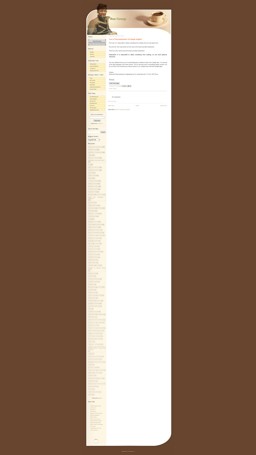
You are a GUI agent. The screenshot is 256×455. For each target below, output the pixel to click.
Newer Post (163, 105)
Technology (92, 235)
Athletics (100, 194)
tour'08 (90, 394)
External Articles (94, 170)
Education (91, 289)
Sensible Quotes (93, 221)
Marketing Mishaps (94, 238)
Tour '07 (90, 224)
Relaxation (91, 339)
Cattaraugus (92, 216)
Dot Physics (93, 411)
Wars (90, 362)
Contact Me (92, 56)
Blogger (100, 398)
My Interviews (93, 101)
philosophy (92, 317)
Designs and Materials (95, 147)
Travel (90, 353)
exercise (91, 372)
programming (92, 386)
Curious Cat (93, 407)
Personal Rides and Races (96, 160)
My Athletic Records (94, 96)
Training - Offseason (95, 344)
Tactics (90, 243)
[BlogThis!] (125, 86)
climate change (93, 281)
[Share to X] (127, 86)
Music (90, 240)
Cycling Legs (92, 328)
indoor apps (92, 314)
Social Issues (92, 273)
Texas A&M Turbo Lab (95, 428)
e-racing (101, 370)
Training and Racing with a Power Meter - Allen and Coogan (96, 348)
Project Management (94, 66)
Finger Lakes (92, 292)
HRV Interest (92, 80)
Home (137, 105)
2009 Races (91, 265)
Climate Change (93, 89)
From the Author (93, 227)
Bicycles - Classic (93, 213)
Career (100, 287)
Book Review (92, 287)
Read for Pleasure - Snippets (96, 198)
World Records (99, 362)
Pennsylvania (92, 298)
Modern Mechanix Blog (96, 420)
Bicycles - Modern (94, 157)
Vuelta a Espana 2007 (94, 306)
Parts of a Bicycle (94, 167)
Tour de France (93, 254)
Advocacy (91, 202)
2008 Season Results (94, 230)
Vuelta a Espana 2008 (94, 279)
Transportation (93, 257)
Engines (101, 328)
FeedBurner (100, 123)
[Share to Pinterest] (130, 86)
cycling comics (93, 246)
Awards (100, 322)
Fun (89, 164)
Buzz (101, 232)
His (89, 333)
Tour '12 (90, 341)
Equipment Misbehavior (95, 152)
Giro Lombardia (93, 330)
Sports (96, 240)
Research (91, 194)
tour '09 (90, 389)
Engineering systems (95, 251)
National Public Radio (95, 422)
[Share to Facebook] (129, 86)
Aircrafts (91, 284)
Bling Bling (91, 208)
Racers (90, 178)
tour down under (94, 392)
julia (101, 378)
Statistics (91, 276)
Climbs (90, 219)
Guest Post (92, 295)
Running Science (93, 186)
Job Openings (97, 333)
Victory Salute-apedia (95, 356)
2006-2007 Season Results (96, 319)
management (92, 381)
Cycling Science (93, 249)
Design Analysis (93, 205)
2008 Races (99, 224)
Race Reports (92, 82)
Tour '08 (97, 243)
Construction (92, 325)
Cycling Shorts (93, 189)
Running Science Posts (94, 70)
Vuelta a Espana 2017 (94, 359)
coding (90, 364)
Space (99, 339)
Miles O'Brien (93, 417)
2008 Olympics (92, 262)
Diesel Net (92, 409)
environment (92, 260)
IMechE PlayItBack (95, 415)
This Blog (92, 52)
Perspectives (92, 149)
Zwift (90, 309)
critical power (93, 367)
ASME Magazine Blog (95, 405)
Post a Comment (112, 101)
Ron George (118, 18)
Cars (98, 265)
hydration (91, 375)
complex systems (93, 311)
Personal (91, 300)
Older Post (111, 105)
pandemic (101, 314)
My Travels (92, 105)
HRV (101, 330)
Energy (114, 88)
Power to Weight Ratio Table (96, 269)
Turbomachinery (93, 64)
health (98, 372)
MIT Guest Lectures (95, 419)
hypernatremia (93, 378)
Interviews (91, 211)
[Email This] (123, 86)
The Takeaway (94, 430)
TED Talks (93, 426)
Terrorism (97, 303)
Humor (90, 155)
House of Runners (93, 98)
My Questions (92, 191)
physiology (100, 383)
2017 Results (92, 322)
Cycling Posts (92, 68)
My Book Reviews (93, 103)
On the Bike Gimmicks (94, 336)
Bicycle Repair (92, 232)
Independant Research (94, 109)
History (90, 172)
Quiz (89, 303)
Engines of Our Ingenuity (96, 413)
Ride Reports (92, 84)
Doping (100, 208)
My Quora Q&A (93, 107)
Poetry (91, 78)
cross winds (92, 370)
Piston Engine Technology (96, 424)
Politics (99, 300)
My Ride (100, 295)
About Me (92, 54)
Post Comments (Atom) (123, 109)
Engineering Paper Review (95, 87)
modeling (91, 383)
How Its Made (92, 175)
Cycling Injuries (93, 181)
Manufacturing (93, 183)
